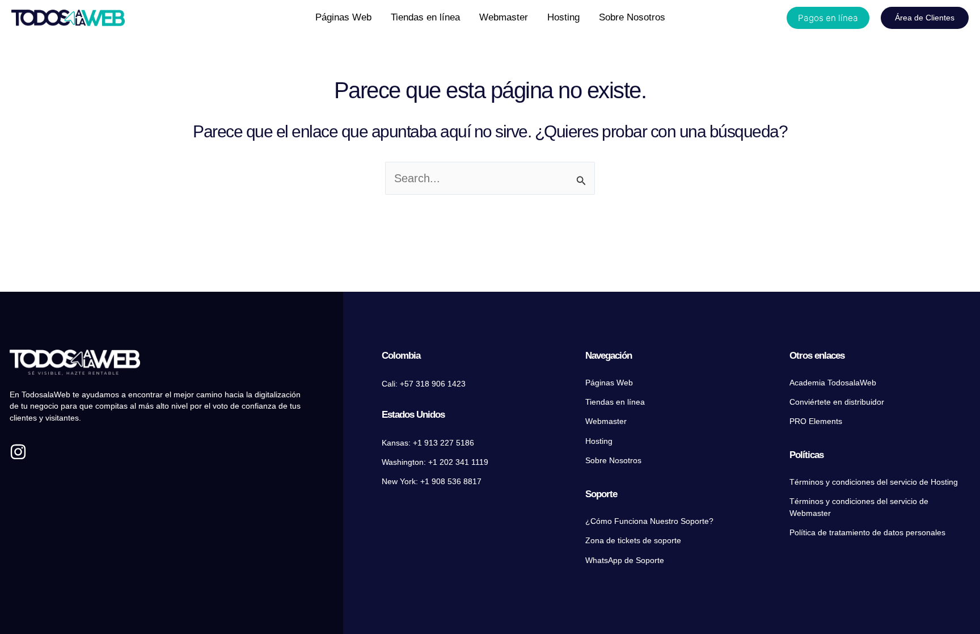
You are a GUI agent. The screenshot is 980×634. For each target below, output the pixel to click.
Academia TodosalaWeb (832, 383)
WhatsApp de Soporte (624, 560)
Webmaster (606, 421)
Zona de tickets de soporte (633, 540)
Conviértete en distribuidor (836, 402)
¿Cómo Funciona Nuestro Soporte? (649, 521)
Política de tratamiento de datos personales (867, 532)
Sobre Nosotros (613, 460)
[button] (828, 18)
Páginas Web (609, 383)
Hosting (598, 441)
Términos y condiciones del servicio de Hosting (873, 482)
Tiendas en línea (615, 402)
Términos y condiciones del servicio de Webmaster (858, 507)
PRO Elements (815, 421)
